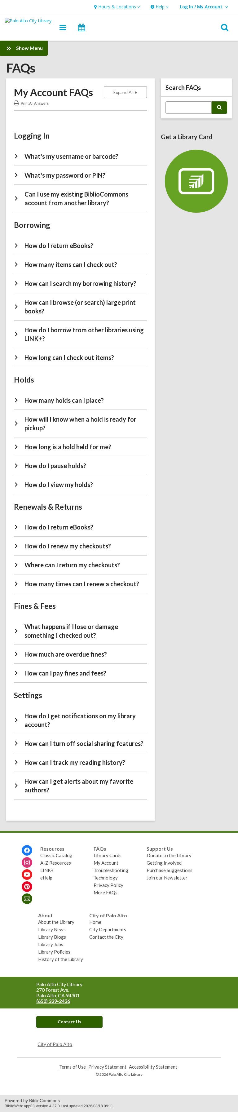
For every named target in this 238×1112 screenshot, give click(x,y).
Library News (52, 929)
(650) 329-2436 (53, 1001)
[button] (116, 7)
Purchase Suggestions (169, 870)
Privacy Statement (107, 1067)
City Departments (107, 929)
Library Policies (54, 952)
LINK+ (47, 870)
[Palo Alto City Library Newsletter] (27, 898)
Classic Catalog (56, 855)
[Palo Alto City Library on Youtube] (27, 874)
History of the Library (60, 959)
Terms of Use (72, 1067)
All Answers (35, 103)
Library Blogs (52, 937)
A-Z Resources (55, 863)
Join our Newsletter (167, 877)
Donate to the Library (169, 855)
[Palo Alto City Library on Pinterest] (27, 886)
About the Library (56, 922)
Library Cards (107, 855)
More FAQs (105, 892)
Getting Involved (164, 863)
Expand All (130, 92)
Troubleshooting (111, 870)
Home (95, 922)
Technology (106, 877)
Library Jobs (50, 944)
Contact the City (106, 937)
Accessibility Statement (153, 1067)
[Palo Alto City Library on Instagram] (27, 862)
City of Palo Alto (54, 1044)
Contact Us (69, 1021)
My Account (106, 863)
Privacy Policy (108, 885)
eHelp (46, 877)
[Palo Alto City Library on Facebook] (27, 850)
